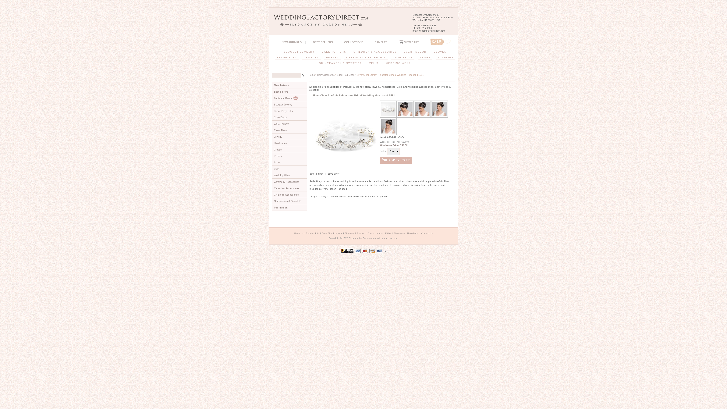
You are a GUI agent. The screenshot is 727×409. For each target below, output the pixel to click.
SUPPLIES (445, 57)
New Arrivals (292, 42)
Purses (278, 156)
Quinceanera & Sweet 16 (287, 201)
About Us (299, 233)
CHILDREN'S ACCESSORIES (375, 52)
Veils (276, 169)
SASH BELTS (403, 57)
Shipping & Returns (355, 233)
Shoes (277, 162)
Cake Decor (280, 117)
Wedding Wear (282, 175)
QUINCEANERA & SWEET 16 (340, 63)
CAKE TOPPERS (334, 52)
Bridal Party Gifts (283, 111)
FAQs (388, 233)
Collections (353, 42)
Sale (440, 41)
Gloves (278, 149)
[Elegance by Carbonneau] (319, 23)
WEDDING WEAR (398, 63)
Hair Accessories (326, 75)
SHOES (425, 57)
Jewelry (278, 136)
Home (312, 75)
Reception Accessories (286, 188)
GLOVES (440, 52)
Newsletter (413, 233)
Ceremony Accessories (286, 181)
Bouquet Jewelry (283, 104)
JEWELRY (311, 57)
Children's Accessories (286, 194)
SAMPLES (381, 42)
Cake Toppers (281, 124)
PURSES (332, 57)
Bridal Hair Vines (345, 75)
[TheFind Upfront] (347, 251)
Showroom (399, 233)
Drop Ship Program (332, 233)
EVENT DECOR (415, 52)
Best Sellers (323, 42)
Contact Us (427, 233)
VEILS (373, 63)
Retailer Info (312, 233)
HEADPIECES (287, 57)
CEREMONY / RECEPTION (366, 57)
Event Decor (281, 130)
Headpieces (280, 143)
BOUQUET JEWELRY (299, 52)
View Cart (411, 42)
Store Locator (375, 233)
